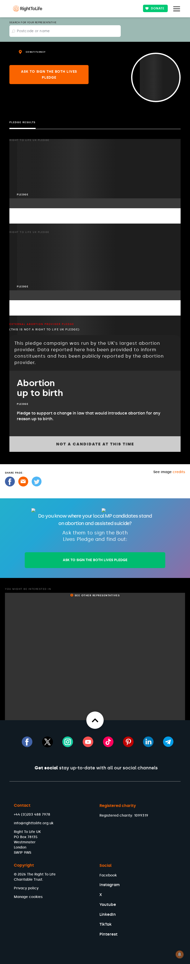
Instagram (109, 884)
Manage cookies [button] (28, 897)
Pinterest (108, 934)
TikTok (105, 924)
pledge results (22, 122)
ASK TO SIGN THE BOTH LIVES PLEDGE (95, 560)
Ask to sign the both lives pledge (49, 74)
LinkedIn (107, 914)
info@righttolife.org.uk (33, 823)
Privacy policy (26, 888)
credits (179, 472)
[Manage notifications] (180, 954)
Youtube (107, 904)
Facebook (108, 875)
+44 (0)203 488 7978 (32, 814)
